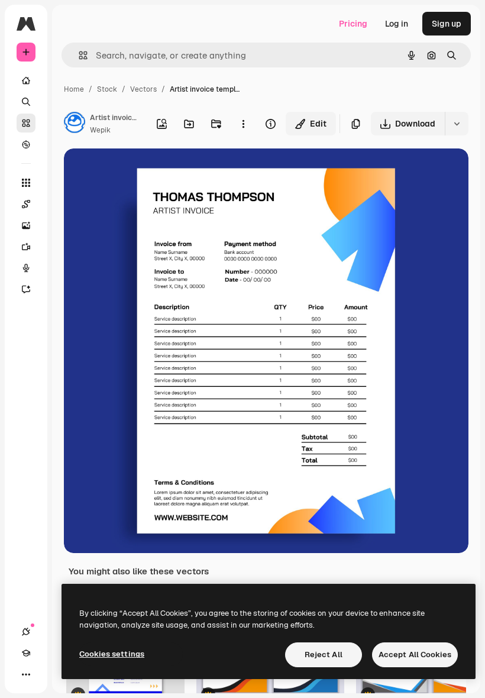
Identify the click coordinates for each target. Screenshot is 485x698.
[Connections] (26, 631)
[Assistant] (26, 289)
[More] (26, 674)
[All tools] (26, 182)
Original (139, 171)
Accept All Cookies (415, 654)
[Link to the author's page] (74, 124)
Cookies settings (111, 654)
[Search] (26, 101)
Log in (396, 23)
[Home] (26, 80)
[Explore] (26, 144)
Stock (107, 89)
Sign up (446, 23)
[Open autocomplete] (78, 55)
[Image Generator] (26, 225)
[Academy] (26, 653)
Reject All (323, 654)
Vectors (143, 89)
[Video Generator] (26, 246)
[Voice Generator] (26, 267)
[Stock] (26, 123)
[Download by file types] (456, 123)
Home (74, 89)
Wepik (100, 130)
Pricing (353, 23)
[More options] (243, 123)
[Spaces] (26, 204)
